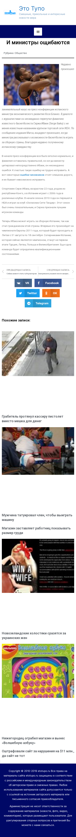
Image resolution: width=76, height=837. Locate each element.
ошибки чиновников (32, 174)
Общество (21, 52)
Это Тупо (32, 8)
